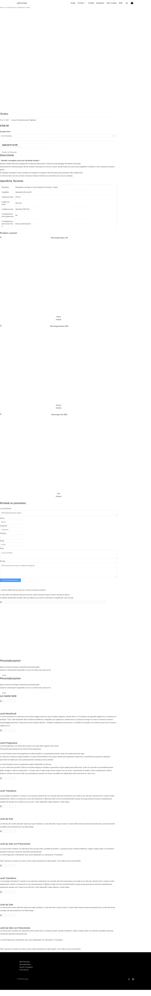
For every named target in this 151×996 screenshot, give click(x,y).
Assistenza (100, 3)
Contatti (91, 3)
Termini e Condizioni (26, 967)
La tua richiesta (5, 508)
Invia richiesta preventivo (10, 580)
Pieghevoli (21, 7)
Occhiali (81, 3)
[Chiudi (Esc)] (16, 992)
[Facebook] (133, 979)
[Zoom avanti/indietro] (2, 992)
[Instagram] (129, 979)
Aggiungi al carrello (10, 145)
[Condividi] (11, 992)
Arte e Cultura (112, 3)
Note (1, 548)
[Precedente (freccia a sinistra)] (2, 995)
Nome (2, 518)
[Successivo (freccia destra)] (7, 995)
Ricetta (2, 561)
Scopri (73, 3)
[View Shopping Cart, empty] (132, 3)
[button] (127, 3)
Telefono (3, 533)
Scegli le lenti (5, 131)
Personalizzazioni (25, 964)
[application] (85, 3)
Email (2, 541)
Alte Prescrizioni (24, 962)
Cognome (3, 526)
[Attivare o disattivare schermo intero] (7, 992)
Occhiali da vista (10, 7)
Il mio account (23, 970)
